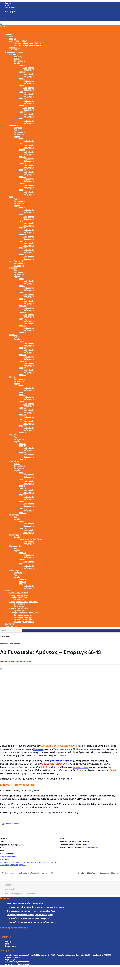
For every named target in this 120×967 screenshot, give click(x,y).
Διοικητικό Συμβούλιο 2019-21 (27, 43)
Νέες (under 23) (16, 261)
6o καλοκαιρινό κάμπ (18, 608)
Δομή (7, 5)
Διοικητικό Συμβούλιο (19, 41)
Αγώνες (17, 59)
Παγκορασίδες (15, 546)
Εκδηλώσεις (10, 624)
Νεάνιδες (13, 335)
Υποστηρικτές (11, 626)
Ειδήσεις (18, 56)
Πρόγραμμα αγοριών (23, 619)
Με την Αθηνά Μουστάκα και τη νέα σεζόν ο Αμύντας (30, 915)
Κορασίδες (14, 461)
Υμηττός (22, 864)
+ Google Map (93, 847)
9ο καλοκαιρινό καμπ (18, 593)
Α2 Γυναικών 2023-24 (21, 862)
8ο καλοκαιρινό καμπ (18, 595)
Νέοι (11, 197)
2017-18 (22, 105)
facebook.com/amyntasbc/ (17, 962)
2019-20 (22, 92)
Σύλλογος (9, 34)
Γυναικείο (13, 125)
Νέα (11, 36)
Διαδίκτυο (13, 50)
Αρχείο (17, 63)
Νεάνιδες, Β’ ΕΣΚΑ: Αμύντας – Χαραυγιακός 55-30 (97, 873)
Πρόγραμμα (28, 70)
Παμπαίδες (14, 515)
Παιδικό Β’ (14, 435)
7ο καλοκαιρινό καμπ (18, 597)
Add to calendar (12, 823)
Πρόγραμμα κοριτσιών (24, 622)
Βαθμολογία (19, 61)
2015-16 (22, 119)
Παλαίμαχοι (14, 570)
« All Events (5, 636)
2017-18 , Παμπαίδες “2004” (31, 539)
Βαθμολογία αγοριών (23, 615)
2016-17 (22, 112)
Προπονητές (15, 47)
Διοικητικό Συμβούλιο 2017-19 (27, 45)
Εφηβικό (13, 268)
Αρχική (8, 3)
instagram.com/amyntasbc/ (17, 964)
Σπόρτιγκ (38, 748)
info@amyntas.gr (13, 957)
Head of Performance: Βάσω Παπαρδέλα (25, 903)
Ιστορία (12, 39)
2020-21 (22, 85)
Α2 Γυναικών (5, 862)
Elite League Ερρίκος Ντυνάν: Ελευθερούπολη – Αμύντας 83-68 (28, 873)
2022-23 (22, 72)
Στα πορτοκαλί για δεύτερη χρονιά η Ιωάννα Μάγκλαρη (31, 911)
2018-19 (22, 99)
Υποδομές (9, 590)
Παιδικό (12, 377)
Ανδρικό (13, 54)
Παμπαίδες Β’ (15, 535)
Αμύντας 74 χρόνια (47, 862)
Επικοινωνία (10, 7)
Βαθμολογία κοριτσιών (24, 617)
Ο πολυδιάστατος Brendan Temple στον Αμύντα (28, 918)
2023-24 (22, 65)
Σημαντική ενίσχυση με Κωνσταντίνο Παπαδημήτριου (30, 922)
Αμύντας (34, 862)
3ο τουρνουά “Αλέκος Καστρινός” (24, 613)
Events (8, 885)
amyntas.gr (10, 959)
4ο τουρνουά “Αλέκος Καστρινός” (24, 602)
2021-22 (22, 79)
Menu (2, 26)
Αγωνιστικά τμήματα (14, 52)
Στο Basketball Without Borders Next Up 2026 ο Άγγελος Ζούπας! (36, 907)
